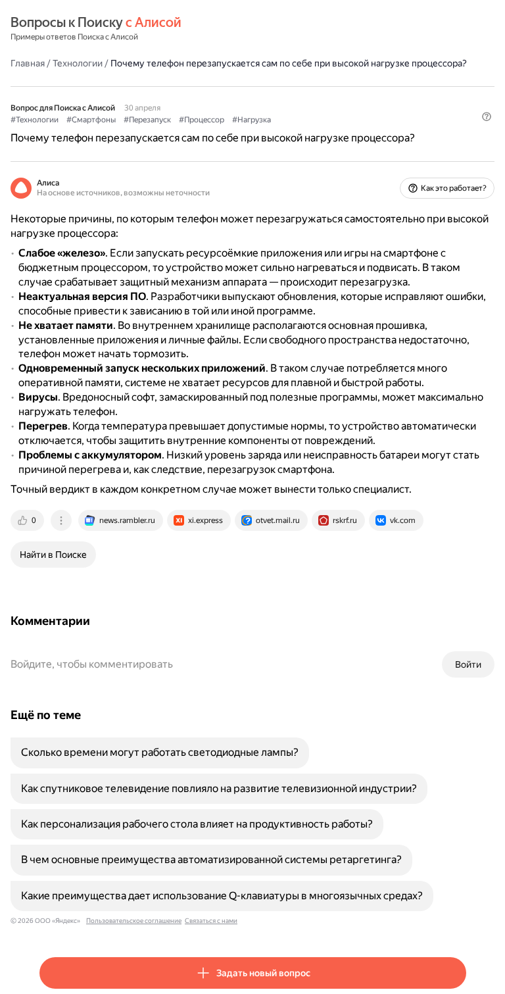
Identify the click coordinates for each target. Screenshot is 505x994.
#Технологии (35, 119)
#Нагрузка (251, 119)
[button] (486, 116)
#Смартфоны (91, 119)
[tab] (28, 520)
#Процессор (201, 119)
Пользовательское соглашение (133, 920)
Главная (28, 63)
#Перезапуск (147, 119)
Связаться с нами (211, 920)
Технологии (78, 63)
